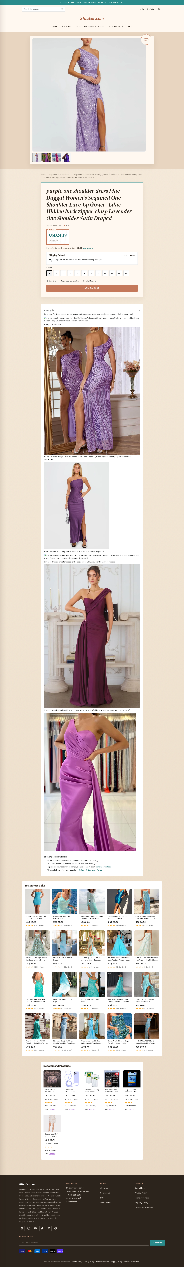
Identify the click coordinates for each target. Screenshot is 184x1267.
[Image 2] (46, 157)
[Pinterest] (55, 1228)
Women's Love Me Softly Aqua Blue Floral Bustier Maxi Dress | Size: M (147, 959)
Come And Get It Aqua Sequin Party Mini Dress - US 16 (119, 1042)
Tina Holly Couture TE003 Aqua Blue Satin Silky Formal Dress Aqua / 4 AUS (36, 1042)
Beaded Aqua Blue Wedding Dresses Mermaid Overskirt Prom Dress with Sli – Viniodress (118, 1000)
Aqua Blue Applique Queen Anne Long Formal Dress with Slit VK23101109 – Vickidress (146, 917)
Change (132, 255)
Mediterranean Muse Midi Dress (62, 959)
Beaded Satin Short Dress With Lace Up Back (117, 917)
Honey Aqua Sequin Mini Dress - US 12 (62, 917)
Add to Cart (92, 288)
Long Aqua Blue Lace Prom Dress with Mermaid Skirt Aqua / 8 (35, 1000)
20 (105, 273)
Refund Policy (140, 1188)
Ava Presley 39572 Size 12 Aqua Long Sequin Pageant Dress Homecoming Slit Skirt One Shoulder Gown (91, 959)
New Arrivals (116, 26)
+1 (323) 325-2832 (73, 1195)
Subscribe (157, 1243)
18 (98, 273)
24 (119, 273)
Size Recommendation (70, 281)
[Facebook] (22, 1228)
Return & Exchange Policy (90, 870)
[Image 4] (66, 157)
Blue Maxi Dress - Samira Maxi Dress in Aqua (145, 1000)
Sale (130, 26)
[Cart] (159, 9)
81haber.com (92, 18)
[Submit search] (62, 9)
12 (77, 273)
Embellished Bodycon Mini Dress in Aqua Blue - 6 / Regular (36, 917)
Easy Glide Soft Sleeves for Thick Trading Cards (131, 1091)
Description (49, 310)
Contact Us (105, 1193)
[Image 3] (56, 157)
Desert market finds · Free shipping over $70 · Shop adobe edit (92, 3)
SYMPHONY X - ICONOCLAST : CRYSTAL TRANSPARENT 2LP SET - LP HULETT (51, 1091)
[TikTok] (42, 1228)
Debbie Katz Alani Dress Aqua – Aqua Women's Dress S (92, 917)
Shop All (66, 26)
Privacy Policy (141, 1193)
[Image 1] (36, 157)
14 (84, 273)
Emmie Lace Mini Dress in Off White (51, 1135)
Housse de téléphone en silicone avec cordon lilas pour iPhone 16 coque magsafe (71, 1091)
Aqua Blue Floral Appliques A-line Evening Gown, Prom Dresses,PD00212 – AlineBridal (37, 959)
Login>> (52, 1109)
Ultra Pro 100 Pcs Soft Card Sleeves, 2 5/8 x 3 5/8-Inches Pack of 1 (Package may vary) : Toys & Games (112, 1091)
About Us (104, 1188)
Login (142, 9)
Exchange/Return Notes (55, 857)
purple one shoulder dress (90, 26)
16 (91, 273)
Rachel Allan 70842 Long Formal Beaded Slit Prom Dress (145, 1042)
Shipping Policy (141, 1203)
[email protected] (103, 867)
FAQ (102, 1198)
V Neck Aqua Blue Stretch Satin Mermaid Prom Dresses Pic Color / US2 (92, 1042)
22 (112, 273)
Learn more (88, 248)
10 (70, 273)
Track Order (105, 1203)
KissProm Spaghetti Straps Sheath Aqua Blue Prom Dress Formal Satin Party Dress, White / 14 (64, 1042)
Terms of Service (142, 1198)
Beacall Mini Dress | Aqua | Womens (90, 1000)
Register (151, 9)
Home (54, 26)
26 (126, 273)
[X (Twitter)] (49, 1228)
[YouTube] (35, 1228)
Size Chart (53, 281)
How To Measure (89, 281)
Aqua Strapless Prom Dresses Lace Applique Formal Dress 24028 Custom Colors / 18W (119, 959)
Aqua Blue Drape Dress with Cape (63, 1000)
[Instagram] (28, 1228)
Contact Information (144, 1207)
